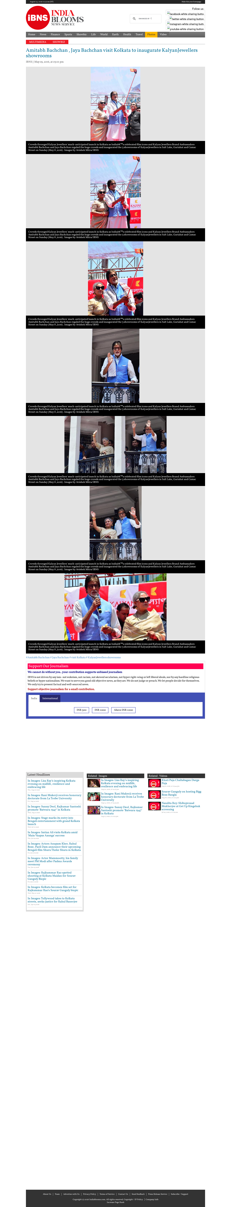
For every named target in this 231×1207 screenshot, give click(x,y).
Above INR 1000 (123, 710)
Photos (151, 34)
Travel (139, 34)
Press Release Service (157, 1194)
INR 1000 (100, 710)
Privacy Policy (89, 1194)
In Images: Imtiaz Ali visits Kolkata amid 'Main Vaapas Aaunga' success (52, 834)
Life (93, 34)
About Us (47, 1194)
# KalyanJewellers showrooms (103, 657)
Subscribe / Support (179, 1194)
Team (57, 1194)
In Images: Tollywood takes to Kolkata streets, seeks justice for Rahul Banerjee (52, 900)
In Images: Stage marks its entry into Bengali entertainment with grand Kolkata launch (54, 821)
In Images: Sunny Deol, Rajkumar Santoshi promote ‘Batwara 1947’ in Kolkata (54, 808)
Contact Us (123, 1194)
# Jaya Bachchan (59, 657)
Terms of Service (107, 1194)
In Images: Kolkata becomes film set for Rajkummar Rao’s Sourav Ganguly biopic (53, 888)
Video (163, 34)
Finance (55, 34)
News (43, 34)
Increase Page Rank (115, 1202)
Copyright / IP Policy (133, 1199)
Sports (68, 34)
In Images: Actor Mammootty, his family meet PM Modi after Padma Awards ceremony (53, 861)
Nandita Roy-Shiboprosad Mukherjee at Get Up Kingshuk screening (181, 806)
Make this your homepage (191, 2)
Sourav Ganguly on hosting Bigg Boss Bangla (181, 793)
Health (127, 34)
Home (31, 34)
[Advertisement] (76, 749)
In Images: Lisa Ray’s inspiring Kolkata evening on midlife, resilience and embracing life (51, 784)
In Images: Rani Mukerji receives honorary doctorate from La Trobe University (54, 796)
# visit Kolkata (77, 657)
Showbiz (82, 34)
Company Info (152, 1199)
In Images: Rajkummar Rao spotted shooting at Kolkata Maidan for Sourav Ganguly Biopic (52, 876)
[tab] (34, 698)
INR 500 (81, 710)
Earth (115, 34)
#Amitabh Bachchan (38, 657)
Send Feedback (138, 1194)
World (104, 34)
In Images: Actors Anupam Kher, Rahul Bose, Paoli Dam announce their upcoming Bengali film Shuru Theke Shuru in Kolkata (54, 847)
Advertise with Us (71, 1194)
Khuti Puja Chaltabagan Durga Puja (180, 781)
